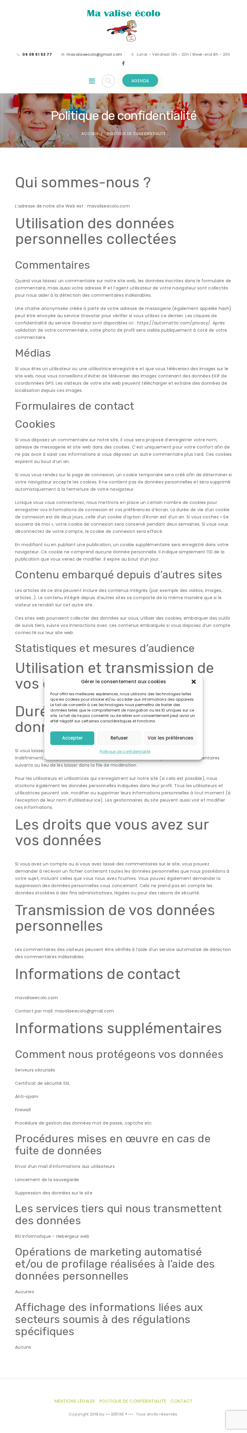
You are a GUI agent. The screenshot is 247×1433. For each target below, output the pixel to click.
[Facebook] (123, 64)
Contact (181, 1401)
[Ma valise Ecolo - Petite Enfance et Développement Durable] (123, 25)
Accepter (72, 738)
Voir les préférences (170, 738)
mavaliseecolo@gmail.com (94, 54)
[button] (194, 682)
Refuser (119, 738)
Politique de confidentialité (125, 751)
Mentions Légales (75, 1401)
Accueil (89, 133)
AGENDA (140, 81)
